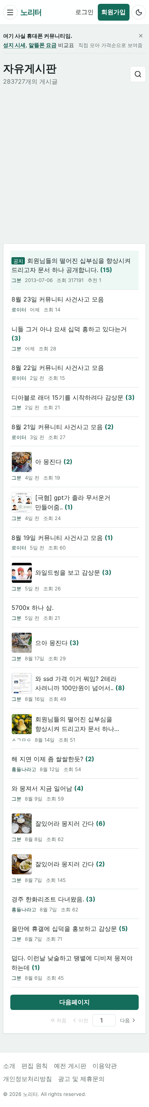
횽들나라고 (23, 769)
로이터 (18, 309)
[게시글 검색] (138, 74)
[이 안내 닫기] (140, 36)
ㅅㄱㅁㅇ (21, 740)
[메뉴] (10, 12)
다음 (125, 1020)
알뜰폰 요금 (43, 45)
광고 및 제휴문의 (81, 1079)
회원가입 (113, 12)
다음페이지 (74, 1002)
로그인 (84, 12)
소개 (9, 1066)
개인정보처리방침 (27, 1079)
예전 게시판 (70, 1066)
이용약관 (104, 1066)
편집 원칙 (34, 1066)
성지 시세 (14, 45)
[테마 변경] (138, 12)
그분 (16, 280)
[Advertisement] (74, 165)
